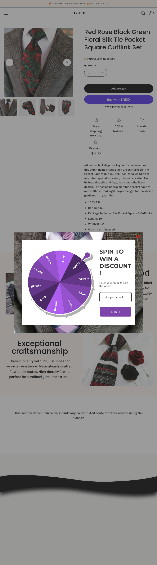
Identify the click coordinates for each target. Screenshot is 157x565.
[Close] (138, 236)
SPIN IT (115, 311)
